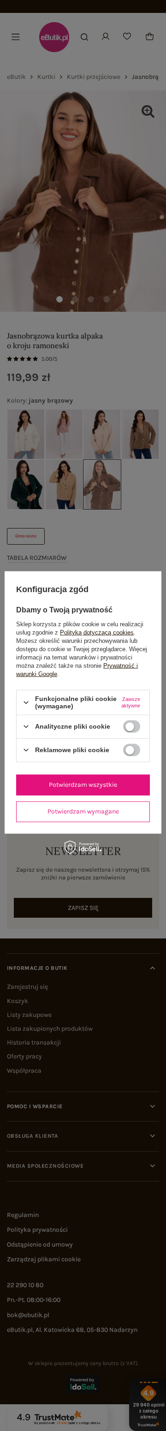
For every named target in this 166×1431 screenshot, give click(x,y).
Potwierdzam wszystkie (83, 785)
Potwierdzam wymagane (83, 811)
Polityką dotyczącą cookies (97, 632)
